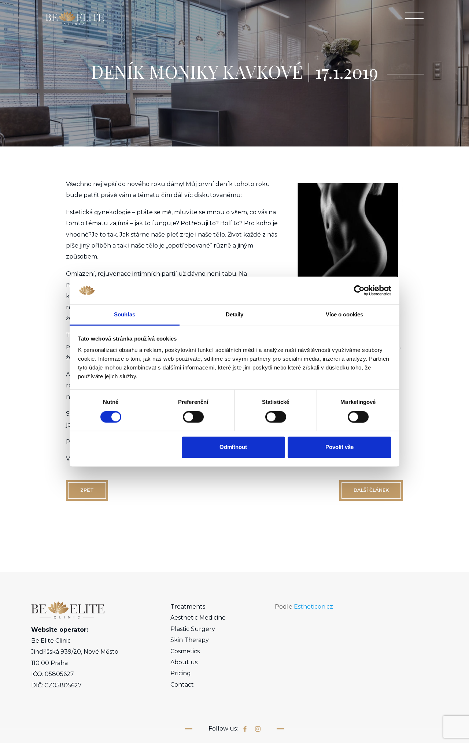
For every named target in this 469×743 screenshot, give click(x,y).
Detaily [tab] (235, 315)
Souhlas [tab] (124, 315)
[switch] (193, 417)
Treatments (187, 606)
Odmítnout (233, 447)
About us (183, 662)
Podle (304, 606)
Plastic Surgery (192, 628)
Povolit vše (339, 447)
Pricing (180, 673)
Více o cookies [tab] (344, 315)
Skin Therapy (189, 639)
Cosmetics (185, 651)
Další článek (371, 490)
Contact (182, 684)
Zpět (87, 490)
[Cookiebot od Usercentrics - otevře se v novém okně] (359, 290)
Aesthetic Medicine (198, 617)
